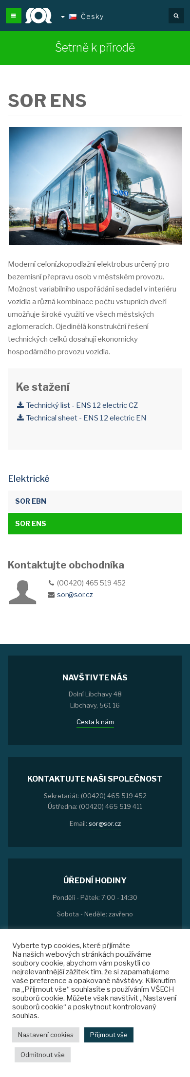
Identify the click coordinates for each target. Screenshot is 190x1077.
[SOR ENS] (95, 186)
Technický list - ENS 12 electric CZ (81, 405)
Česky (92, 16)
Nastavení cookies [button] (46, 1035)
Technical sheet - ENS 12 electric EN (86, 418)
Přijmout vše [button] (109, 1035)
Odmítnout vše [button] (42, 1055)
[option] (95, 186)
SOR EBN (30, 501)
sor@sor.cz (75, 594)
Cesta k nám (95, 722)
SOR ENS (30, 523)
